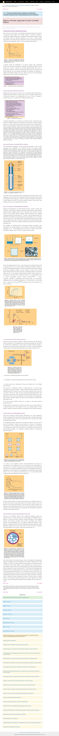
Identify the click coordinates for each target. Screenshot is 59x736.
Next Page (39, 9)
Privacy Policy (21, 732)
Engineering (32, 1)
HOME (15, 1)
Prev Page (6, 9)
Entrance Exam (48, 1)
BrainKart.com (9, 1)
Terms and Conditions (27, 732)
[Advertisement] (50, 22)
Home (3, 5)
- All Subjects (7, 601)
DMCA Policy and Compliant (35, 732)
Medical (26, 1)
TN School (41, 1)
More (53, 1)
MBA (37, 1)
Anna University (21, 1)
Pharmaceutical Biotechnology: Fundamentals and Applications (18, 5)
